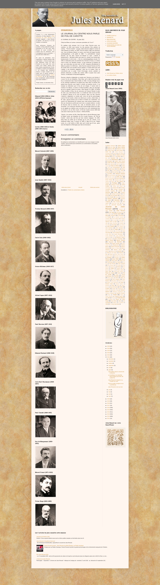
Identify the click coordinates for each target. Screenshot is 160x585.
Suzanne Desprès (120, 293)
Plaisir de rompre (110, 273)
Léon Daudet (110, 226)
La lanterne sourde (118, 217)
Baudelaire (113, 158)
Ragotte (123, 276)
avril (109, 394)
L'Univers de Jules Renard (43, 559)
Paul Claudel (118, 262)
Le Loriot (114, 220)
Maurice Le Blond (115, 248)
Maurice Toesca (118, 249)
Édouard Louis (110, 176)
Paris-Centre (114, 260)
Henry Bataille (110, 197)
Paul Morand (111, 265)
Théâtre (115, 294)
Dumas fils (107, 172)
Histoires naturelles (112, 198)
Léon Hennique (119, 227)
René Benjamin (115, 279)
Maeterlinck (109, 238)
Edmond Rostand (120, 173)
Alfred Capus (121, 145)
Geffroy (114, 186)
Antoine (114, 153)
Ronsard (107, 285)
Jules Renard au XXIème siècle (115, 73)
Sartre (120, 287)
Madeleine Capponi (120, 237)
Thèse (121, 294)
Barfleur (119, 156)
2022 (108, 355)
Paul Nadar (118, 265)
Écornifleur (109, 173)
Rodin (121, 282)
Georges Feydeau (110, 190)
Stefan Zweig (116, 290)
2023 (108, 352)
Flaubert (107, 183)
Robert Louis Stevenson (112, 282)
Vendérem (110, 299)
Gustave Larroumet (116, 193)
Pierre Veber (108, 271)
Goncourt (107, 192)
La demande (120, 215)
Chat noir (118, 164)
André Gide (108, 151)
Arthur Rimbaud (109, 154)
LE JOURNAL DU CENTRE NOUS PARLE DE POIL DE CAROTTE (115, 377)
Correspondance (116, 167)
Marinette (119, 242)
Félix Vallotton (120, 181)
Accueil (80, 187)
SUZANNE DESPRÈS (112, 43)
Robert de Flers (121, 280)
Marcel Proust (109, 240)
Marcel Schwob (121, 240)
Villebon (114, 302)
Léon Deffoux (120, 226)
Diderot (123, 169)
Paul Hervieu (112, 263)
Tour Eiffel (107, 297)
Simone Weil (108, 290)
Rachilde (116, 276)
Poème (119, 273)
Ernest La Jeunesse (109, 178)
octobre (110, 363)
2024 (108, 350)
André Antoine (119, 150)
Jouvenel (121, 209)
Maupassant (115, 244)
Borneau (123, 159)
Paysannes (113, 266)
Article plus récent (65, 187)
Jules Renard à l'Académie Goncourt (45, 541)
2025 (108, 348)
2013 (108, 414)
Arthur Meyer (121, 153)
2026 (108, 346)
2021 (108, 357)
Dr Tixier (121, 170)
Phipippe (118, 268)
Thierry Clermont (109, 296)
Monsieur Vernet (108, 255)
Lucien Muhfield (109, 235)
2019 (108, 401)
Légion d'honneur (113, 223)
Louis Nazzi (117, 231)
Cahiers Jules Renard (120, 161)
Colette (123, 165)
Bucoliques (109, 161)
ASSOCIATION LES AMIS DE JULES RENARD (114, 45)
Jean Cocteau (116, 201)
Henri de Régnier (114, 195)
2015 (108, 409)
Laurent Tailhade (115, 218)
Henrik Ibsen (122, 195)
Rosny (112, 285)
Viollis (106, 304)
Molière (111, 254)
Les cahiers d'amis (111, 75)
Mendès (119, 251)
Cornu (108, 167)
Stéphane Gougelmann (118, 291)
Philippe (112, 268)
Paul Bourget (110, 262)
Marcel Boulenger (118, 238)
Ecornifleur (122, 172)
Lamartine (107, 218)
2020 (108, 399)
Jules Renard (120, 210)
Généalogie (107, 187)
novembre (111, 361)
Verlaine (117, 299)
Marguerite (111, 241)
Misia (106, 254)
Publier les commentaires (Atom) (76, 190)
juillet (109, 370)
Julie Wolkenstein (120, 212)
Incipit (109, 200)
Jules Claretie (108, 210)
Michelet (121, 252)
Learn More (116, 4)
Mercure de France (112, 252)
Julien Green (108, 213)
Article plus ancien (94, 187)
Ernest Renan (108, 179)
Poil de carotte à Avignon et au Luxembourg (116, 384)
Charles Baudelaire (120, 162)
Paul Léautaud (121, 263)
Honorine (123, 198)
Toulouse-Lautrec (119, 296)
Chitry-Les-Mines (114, 165)
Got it (124, 4)
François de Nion (115, 184)
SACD (118, 285)
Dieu (108, 170)
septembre (111, 365)
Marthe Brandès (116, 243)
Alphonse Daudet (121, 148)
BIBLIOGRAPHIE (111, 39)
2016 (108, 407)
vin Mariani (121, 302)
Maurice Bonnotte (115, 246)
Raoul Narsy (110, 277)
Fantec (112, 181)
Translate (117, 57)
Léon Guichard (108, 227)
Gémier (121, 186)
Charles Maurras (110, 164)
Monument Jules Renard (119, 255)
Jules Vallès (111, 212)
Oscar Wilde (115, 259)
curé (124, 167)
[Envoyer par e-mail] (65, 129)
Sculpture (107, 288)
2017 (108, 405)
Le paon (120, 220)
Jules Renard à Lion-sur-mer (115, 387)
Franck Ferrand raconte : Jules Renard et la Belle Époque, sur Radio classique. (64, 545)
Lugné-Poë (107, 237)
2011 (108, 418)
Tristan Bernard (121, 297)
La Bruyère (112, 215)
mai (109, 392)
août (109, 367)
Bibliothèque (115, 159)
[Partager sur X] (69, 129)
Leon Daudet (122, 224)
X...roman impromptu (114, 304)
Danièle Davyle (111, 169)
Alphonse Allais (111, 148)
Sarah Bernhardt (114, 287)
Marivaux (107, 243)
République (114, 280)
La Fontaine (108, 217)
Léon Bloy (107, 224)
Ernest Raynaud (119, 178)
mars (109, 396)
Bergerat (121, 158)
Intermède (117, 200)
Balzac (113, 156)
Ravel (117, 277)
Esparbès (117, 179)
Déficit (118, 169)
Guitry (115, 192)
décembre (111, 359)
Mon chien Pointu (119, 254)
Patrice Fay (122, 260)
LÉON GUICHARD (111, 41)
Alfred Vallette (121, 147)
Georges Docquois (118, 189)
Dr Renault (114, 170)
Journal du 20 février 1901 (43, 536)
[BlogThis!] (67, 129)
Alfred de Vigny (111, 147)
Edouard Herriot (121, 175)
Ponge (117, 274)
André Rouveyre (119, 151)
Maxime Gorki (113, 251)
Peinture (119, 266)
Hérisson (123, 197)
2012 (108, 416)
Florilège (114, 183)
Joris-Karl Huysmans (116, 204)
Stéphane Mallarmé (109, 293)
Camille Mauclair (110, 162)
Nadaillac (117, 257)
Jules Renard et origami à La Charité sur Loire (115, 380)
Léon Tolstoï (108, 229)
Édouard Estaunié (112, 175)
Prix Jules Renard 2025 (42, 554)
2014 (108, 412)
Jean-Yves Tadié (115, 203)
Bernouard (107, 159)
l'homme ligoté (117, 213)
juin (109, 389)
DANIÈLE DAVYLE (111, 35)
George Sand (115, 187)
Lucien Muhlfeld (119, 235)
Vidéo (119, 300)
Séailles (113, 288)
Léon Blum (114, 224)
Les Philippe (115, 229)
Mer (124, 251)
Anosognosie (108, 153)
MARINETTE (110, 37)
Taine (109, 294)
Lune (113, 237)
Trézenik (113, 297)
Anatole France (110, 150)
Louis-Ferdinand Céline (117, 232)
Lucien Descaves (118, 234)
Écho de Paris (115, 172)
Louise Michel (108, 234)
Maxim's (107, 251)
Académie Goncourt (110, 145)
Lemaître (121, 223)
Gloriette (120, 190)
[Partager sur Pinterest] (73, 129)
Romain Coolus (109, 283)
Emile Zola (119, 176)
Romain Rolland (119, 283)
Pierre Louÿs (120, 269)
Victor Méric (113, 300)
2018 (108, 403)
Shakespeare (120, 288)
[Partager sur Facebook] (71, 129)
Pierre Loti (112, 269)
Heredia (117, 197)
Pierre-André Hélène (118, 271)
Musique (109, 257)
